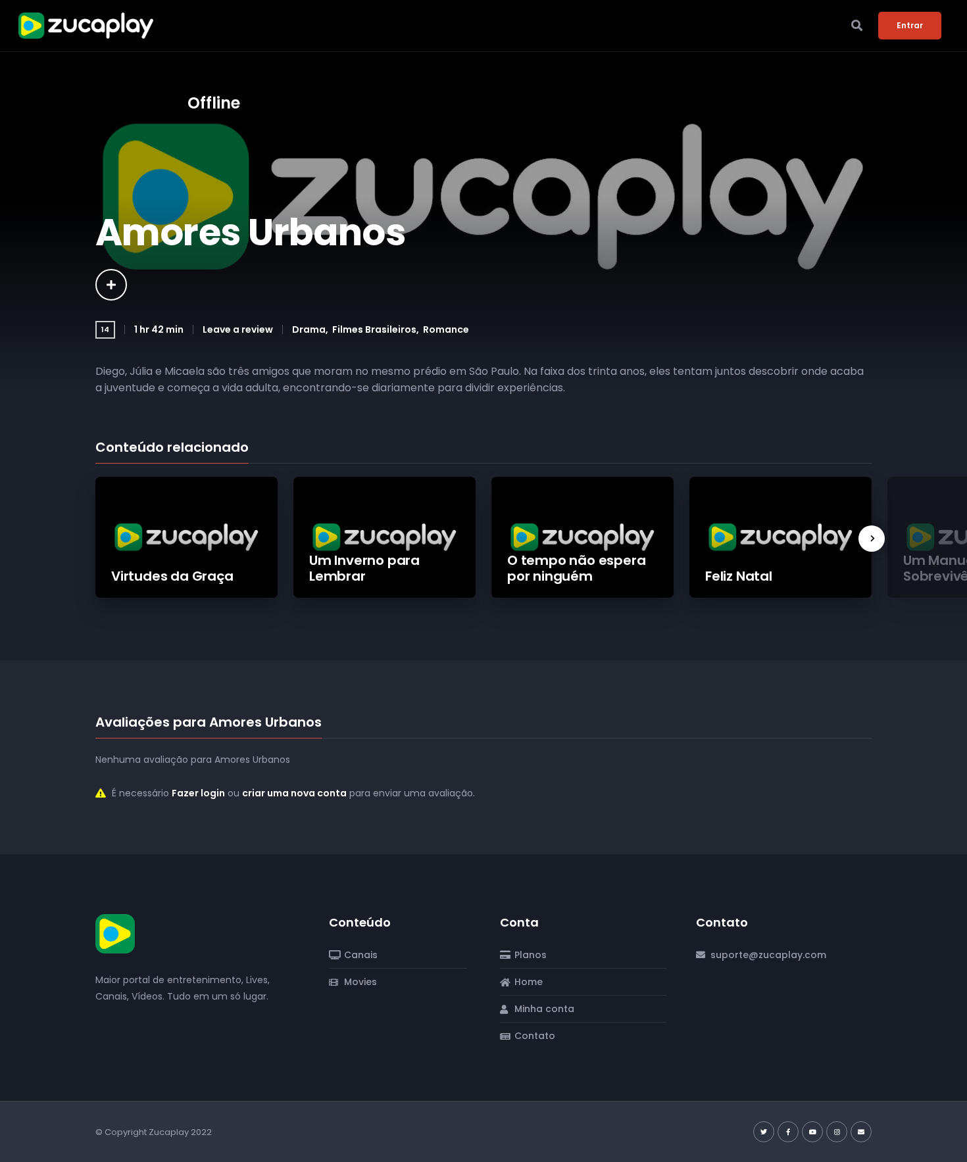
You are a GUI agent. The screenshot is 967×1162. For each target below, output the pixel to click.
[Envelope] (861, 1131)
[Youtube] (812, 1131)
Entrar (910, 25)
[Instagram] (836, 1131)
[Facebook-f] (788, 1131)
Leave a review (238, 329)
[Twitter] (763, 1131)
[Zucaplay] (115, 933)
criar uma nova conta (294, 793)
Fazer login (198, 793)
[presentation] (871, 538)
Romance (446, 329)
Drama (309, 329)
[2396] (111, 285)
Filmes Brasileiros (374, 329)
